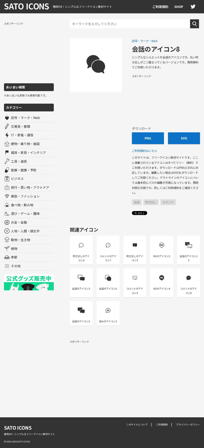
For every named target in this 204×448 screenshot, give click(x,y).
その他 (16, 265)
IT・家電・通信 (22, 135)
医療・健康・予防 (23, 170)
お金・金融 (19, 222)
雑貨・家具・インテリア (28, 152)
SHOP (178, 6)
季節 (14, 257)
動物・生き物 (20, 239)
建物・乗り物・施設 (25, 143)
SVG (184, 138)
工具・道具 (19, 161)
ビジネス (17, 178)
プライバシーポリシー (188, 424)
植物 (14, 248)
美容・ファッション (25, 196)
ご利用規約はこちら (144, 150)
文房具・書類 (20, 126)
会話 (136, 202)
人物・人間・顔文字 (25, 231)
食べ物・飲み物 (22, 204)
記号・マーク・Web (25, 117)
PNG (148, 138)
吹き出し (151, 202)
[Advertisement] (29, 52)
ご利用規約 (160, 6)
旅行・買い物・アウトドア (30, 187)
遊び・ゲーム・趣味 (25, 213)
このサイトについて (137, 424)
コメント (168, 202)
